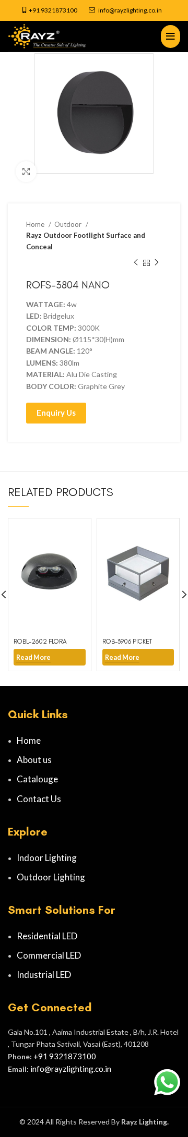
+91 (35, 10)
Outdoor (68, 224)
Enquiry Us (56, 412)
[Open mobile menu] (170, 36)
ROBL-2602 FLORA (40, 641)
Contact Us (39, 798)
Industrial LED (44, 974)
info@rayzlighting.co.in (130, 10)
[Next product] (156, 263)
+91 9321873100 (64, 1056)
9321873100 (59, 10)
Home (36, 224)
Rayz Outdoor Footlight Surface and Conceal (85, 240)
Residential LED (47, 935)
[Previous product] (136, 263)
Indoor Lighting (47, 857)
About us (34, 759)
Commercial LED (49, 955)
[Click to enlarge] (26, 171)
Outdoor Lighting (51, 877)
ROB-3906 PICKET (127, 641)
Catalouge (37, 778)
